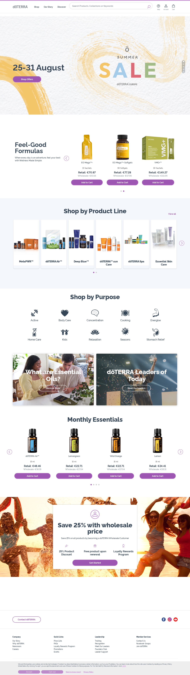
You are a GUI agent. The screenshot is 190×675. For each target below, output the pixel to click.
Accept (29, 672)
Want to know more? (73, 672)
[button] (183, 61)
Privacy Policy (88, 672)
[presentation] (66, 158)
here (124, 666)
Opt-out (52, 672)
